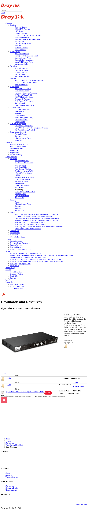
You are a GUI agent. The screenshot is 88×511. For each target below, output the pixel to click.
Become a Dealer (12, 488)
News (8, 473)
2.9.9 (9, 385)
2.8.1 (5, 373)
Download (48, 393)
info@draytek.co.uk (8, 462)
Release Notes (78, 386)
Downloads (10, 486)
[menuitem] (9, 23)
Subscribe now (81, 504)
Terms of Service (12, 477)
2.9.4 (9, 378)
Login (3, 13)
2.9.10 (75, 383)
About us (9, 475)
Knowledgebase (11, 490)
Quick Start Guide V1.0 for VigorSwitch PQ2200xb (25, 392)
